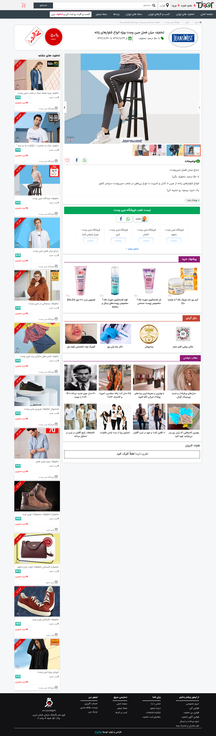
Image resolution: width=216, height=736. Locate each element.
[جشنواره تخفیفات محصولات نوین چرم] (37, 496)
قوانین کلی (194, 708)
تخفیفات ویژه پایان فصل (47, 462)
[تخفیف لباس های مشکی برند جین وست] (37, 338)
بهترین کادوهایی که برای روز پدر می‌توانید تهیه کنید (184, 434)
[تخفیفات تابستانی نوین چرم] (37, 601)
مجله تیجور (101, 14)
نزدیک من (93, 712)
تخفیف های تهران (185, 14)
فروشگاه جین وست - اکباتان (146, 232)
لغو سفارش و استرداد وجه (187, 726)
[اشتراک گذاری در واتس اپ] (84, 160)
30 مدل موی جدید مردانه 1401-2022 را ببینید (80, 395)
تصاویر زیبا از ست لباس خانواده (115, 433)
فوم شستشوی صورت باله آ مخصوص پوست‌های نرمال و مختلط (115, 303)
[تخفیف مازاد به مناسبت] (37, 127)
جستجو (43, 5)
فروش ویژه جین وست (48, 672)
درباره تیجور (155, 708)
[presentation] (199, 107)
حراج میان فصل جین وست (46, 251)
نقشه (138, 219)
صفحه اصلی (206, 14)
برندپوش (149, 347)
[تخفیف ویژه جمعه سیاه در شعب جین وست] (37, 75)
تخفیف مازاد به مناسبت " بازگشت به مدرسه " (37, 146)
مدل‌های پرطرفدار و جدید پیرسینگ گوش (184, 395)
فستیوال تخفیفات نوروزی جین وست (41, 409)
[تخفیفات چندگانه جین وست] (37, 180)
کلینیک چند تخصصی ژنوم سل (81, 347)
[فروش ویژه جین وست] (37, 654)
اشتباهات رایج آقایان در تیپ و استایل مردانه (80, 434)
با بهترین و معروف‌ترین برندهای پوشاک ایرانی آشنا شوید (149, 395)
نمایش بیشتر (133, 249)
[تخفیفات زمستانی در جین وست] (37, 285)
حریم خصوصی (192, 704)
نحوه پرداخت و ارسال (189, 721)
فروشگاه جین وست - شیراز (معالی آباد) (90, 232)
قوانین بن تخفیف (191, 713)
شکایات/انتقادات (153, 713)
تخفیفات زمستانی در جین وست (44, 304)
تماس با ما (156, 704)
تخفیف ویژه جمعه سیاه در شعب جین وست (38, 93)
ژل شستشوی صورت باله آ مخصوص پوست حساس (149, 301)
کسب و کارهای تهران (159, 14)
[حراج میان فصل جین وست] (37, 233)
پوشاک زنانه (192, 200)
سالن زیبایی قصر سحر (183, 347)
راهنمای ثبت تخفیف (151, 717)
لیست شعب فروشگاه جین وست (132, 210)
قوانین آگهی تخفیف (190, 717)
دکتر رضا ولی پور (115, 347)
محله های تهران (134, 14)
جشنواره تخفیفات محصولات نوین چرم (41, 514)
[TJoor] (206, 5)
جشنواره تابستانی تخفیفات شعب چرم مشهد (38, 567)
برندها (116, 14)
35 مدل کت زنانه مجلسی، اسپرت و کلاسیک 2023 (115, 395)
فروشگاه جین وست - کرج (118, 232)
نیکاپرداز (98, 732)
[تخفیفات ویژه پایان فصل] (37, 443)
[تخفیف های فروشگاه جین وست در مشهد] (183, 37)
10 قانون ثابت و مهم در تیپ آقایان (149, 433)
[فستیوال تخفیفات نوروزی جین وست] (37, 391)
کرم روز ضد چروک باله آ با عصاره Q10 (183, 301)
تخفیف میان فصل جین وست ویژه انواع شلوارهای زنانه (129, 32)
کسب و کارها (121, 713)
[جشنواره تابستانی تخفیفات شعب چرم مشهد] (37, 549)
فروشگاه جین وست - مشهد (174, 232)
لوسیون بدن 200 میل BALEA (81, 300)
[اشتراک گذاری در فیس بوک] (76, 160)
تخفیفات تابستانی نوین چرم (46, 620)
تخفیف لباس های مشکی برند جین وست (39, 356)
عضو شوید (186, 5)
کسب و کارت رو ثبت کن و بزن (70, 14)
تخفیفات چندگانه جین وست (45, 199)
